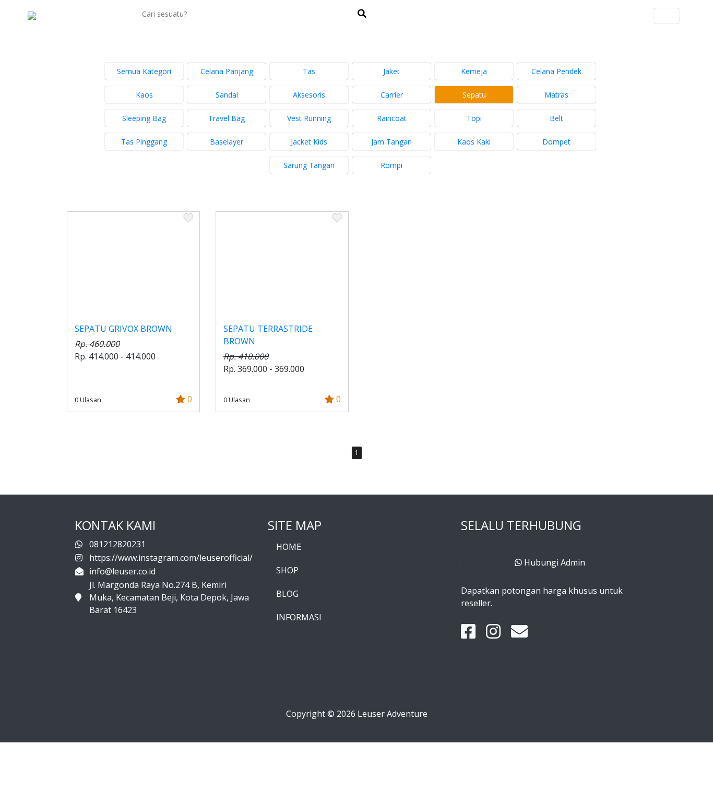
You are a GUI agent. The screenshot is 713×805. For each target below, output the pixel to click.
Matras (556, 95)
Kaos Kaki (474, 142)
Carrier (392, 95)
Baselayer (226, 142)
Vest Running (309, 118)
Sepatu (474, 95)
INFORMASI (299, 617)
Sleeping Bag (144, 118)
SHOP (287, 570)
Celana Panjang (226, 71)
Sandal (227, 95)
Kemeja (474, 71)
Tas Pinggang (144, 142)
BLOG (287, 593)
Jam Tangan (391, 142)
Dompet (556, 142)
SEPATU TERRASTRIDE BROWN (268, 335)
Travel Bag (226, 118)
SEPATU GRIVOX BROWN (123, 328)
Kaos (144, 95)
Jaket (391, 71)
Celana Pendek (556, 71)
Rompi (391, 165)
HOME (288, 546)
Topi (474, 118)
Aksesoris (309, 95)
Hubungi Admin (553, 562)
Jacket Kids (309, 142)
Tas (309, 71)
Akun (666, 16)
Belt (556, 118)
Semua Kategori (144, 71)
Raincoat (392, 118)
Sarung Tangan (309, 165)
